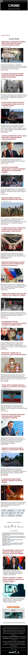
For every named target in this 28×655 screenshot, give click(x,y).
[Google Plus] (12, 526)
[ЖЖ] (15, 526)
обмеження (13, 635)
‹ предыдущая (10, 510)
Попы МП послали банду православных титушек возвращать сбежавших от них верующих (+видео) (13, 169)
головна (4, 622)
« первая (4, 510)
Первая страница (5, 35)
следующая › (11, 515)
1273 (18, 513)
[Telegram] (19, 526)
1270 (7, 513)
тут (20, 638)
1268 (23, 510)
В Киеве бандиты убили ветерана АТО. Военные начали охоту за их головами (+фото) (12, 104)
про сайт (16, 622)
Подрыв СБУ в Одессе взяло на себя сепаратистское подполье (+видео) (13, 294)
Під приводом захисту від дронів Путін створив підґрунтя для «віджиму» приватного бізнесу (12, 544)
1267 (19, 510)
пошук (24, 622)
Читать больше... (5, 70)
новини (8, 622)
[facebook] (5, 526)
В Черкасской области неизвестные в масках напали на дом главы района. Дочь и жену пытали (13, 229)
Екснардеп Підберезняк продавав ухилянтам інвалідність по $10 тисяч (12, 540)
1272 (14, 513)
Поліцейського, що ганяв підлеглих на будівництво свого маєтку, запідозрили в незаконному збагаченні (14, 537)
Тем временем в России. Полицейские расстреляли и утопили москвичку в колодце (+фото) (13, 323)
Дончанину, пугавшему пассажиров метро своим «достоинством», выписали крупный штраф (13, 43)
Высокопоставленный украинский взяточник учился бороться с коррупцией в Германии (12, 416)
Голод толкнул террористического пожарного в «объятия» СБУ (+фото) (13, 385)
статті (12, 622)
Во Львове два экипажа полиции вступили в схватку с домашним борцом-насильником (12, 75)
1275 (3, 515)
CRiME (14, 6)
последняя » (19, 515)
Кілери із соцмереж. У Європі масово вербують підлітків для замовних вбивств (13, 579)
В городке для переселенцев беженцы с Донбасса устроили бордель (11, 480)
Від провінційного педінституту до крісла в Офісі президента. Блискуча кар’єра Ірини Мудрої (13, 551)
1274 (22, 513)
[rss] (22, 526)
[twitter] (9, 526)
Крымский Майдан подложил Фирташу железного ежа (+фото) (12, 198)
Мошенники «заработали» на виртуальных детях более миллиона (13, 353)
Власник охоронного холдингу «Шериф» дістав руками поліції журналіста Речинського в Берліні (13, 533)
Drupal (18, 627)
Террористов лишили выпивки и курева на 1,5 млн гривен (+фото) (12, 448)
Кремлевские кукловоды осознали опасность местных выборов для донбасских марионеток (13, 263)
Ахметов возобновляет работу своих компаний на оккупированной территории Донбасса (13, 137)
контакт (20, 622)
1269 (3, 513)
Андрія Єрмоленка (21, 628)
